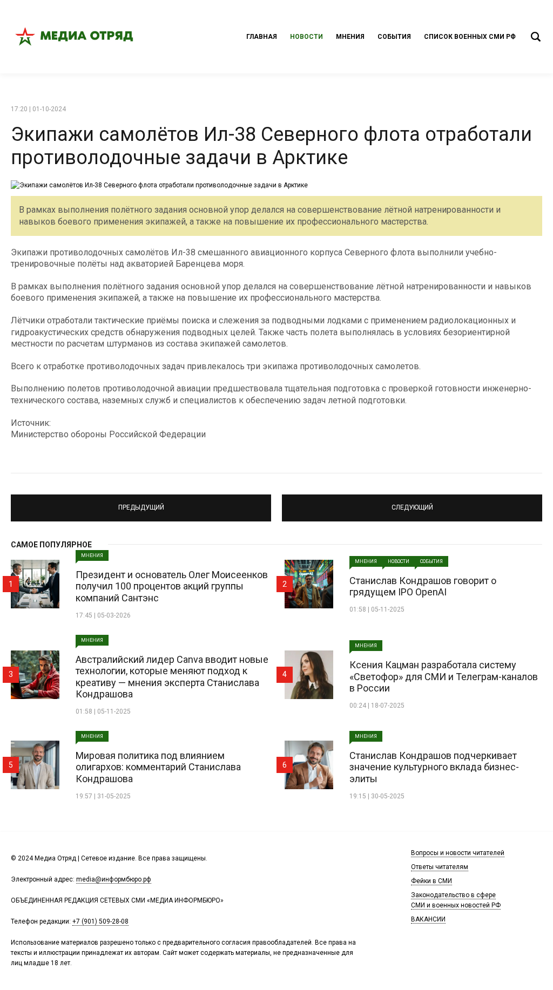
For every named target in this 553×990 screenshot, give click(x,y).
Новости (306, 36)
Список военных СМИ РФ (470, 36)
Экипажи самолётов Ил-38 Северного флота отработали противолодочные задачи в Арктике (271, 146)
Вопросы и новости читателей (457, 853)
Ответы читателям (439, 867)
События (394, 36)
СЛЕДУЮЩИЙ (412, 503)
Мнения (350, 36)
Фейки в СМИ (431, 881)
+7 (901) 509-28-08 (100, 921)
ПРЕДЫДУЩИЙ (141, 503)
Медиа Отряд (75, 36)
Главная (261, 36)
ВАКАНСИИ (428, 919)
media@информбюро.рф (113, 879)
